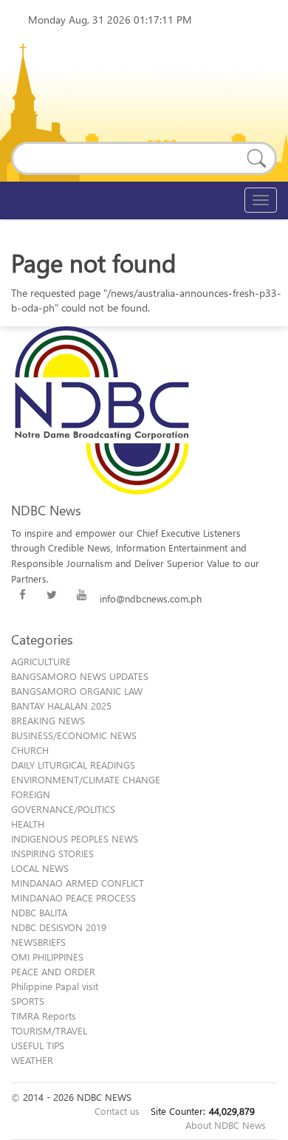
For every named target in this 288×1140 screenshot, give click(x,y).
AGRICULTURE (41, 661)
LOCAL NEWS (40, 868)
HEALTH (27, 823)
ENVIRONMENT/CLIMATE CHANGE (85, 779)
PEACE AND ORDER (53, 971)
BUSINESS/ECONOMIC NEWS (74, 735)
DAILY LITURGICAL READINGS (73, 764)
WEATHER (32, 1060)
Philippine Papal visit (54, 986)
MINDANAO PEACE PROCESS (73, 897)
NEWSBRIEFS (38, 941)
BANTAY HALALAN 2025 (61, 705)
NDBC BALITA (39, 912)
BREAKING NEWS (48, 720)
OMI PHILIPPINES (47, 956)
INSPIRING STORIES (52, 853)
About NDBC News (225, 1125)
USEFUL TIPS (37, 1045)
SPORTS (27, 1001)
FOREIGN (30, 794)
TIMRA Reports (43, 1015)
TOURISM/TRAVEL (49, 1030)
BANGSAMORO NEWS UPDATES (79, 676)
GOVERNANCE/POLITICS (63, 809)
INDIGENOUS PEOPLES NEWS (74, 838)
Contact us (117, 1111)
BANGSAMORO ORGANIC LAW (77, 690)
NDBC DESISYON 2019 (58, 927)
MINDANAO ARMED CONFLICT (77, 882)
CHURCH (30, 750)
